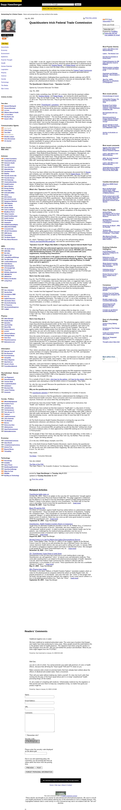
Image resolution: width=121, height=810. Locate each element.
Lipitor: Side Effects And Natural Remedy (110, 49)
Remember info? (33, 735)
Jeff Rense (7, 405)
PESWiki (6, 473)
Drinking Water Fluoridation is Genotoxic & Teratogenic (111, 221)
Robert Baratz (71, 65)
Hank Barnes (8, 263)
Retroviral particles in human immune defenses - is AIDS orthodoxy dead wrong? (111, 119)
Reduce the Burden (10, 278)
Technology (5, 82)
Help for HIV (8, 255)
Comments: (29, 713)
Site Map (5, 43)
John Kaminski (9, 418)
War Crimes (5, 88)
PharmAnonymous (10, 340)
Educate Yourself (9, 351)
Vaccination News (9, 300)
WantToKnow (8, 362)
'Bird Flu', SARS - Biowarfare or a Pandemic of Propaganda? (111, 81)
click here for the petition (58, 379)
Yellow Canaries (9, 214)
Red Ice (6, 422)
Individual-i (7, 386)
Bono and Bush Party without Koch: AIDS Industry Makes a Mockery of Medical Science (111, 191)
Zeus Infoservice (9, 167)
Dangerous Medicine (10, 201)
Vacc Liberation (9, 290)
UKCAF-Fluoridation (10, 231)
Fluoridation (8, 235)
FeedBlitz (114, 31)
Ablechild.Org (8, 169)
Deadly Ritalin (8, 320)
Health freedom (9, 218)
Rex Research (8, 353)
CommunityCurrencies (11, 440)
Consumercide (8, 229)
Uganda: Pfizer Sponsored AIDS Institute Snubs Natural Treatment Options (111, 149)
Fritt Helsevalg (8, 180)
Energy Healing (9, 188)
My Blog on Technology (11, 475)
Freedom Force (9, 403)
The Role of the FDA (36, 464)
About (55, 8)
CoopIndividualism (10, 383)
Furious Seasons (9, 329)
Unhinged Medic (9, 335)
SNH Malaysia (8, 203)
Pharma (3, 73)
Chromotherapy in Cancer (111, 96)
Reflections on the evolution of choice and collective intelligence (110, 259)
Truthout (7, 414)
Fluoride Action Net (10, 175)
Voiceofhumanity (9, 379)
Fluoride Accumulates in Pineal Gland (110, 57)
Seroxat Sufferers (9, 333)
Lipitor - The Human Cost (111, 53)
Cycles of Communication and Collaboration (111, 333)
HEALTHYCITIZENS (10, 226)
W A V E (6, 296)
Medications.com (9, 342)
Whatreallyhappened (10, 401)
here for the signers (77, 379)
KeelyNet (7, 462)
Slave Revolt (8, 442)
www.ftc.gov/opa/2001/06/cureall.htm (42, 241)
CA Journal (7, 141)
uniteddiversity (9, 408)
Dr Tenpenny (8, 305)
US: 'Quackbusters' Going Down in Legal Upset (45, 553)
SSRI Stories (8, 233)
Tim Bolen (32, 456)
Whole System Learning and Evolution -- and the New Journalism (110, 265)
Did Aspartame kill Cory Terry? (110, 113)
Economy (4, 50)
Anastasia (7, 392)
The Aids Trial (8, 259)
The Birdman (8, 420)
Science (3, 76)
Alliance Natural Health (11, 112)
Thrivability (7, 451)
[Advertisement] (49, 42)
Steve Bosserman (9, 138)
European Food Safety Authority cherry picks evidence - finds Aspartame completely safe (111, 107)
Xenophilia (7, 357)
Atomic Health (8, 207)
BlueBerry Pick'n (9, 212)
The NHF (7, 165)
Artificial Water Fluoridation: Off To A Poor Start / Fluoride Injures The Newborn (111, 214)
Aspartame (7, 222)
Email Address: (30, 701)
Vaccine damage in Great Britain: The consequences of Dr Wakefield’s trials (111, 126)
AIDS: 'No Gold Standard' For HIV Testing (111, 159)
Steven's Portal (9, 364)
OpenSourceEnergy (10, 469)
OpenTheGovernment (11, 429)
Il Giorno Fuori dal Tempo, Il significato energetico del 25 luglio (111, 295)
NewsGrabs (5, 47)
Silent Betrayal (8, 318)
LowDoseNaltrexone (10, 261)
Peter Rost (7, 337)
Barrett (88, 172)
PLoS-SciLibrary (9, 355)
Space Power (8, 465)
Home (44, 8)
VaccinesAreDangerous (11, 307)
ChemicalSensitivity (10, 182)
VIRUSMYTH (8, 274)
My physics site (9, 116)
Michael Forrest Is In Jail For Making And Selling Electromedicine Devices (54, 540)
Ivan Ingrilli (7, 128)
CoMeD (6, 309)
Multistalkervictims (10, 431)
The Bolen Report (9, 237)
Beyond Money (9, 449)
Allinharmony (8, 427)
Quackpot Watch (9, 171)
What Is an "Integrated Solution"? (110, 338)
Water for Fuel (8, 471)
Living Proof (8, 280)
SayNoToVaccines (9, 298)
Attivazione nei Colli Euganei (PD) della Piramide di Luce (109, 305)
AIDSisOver (7, 276)
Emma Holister (8, 134)
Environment (5, 53)
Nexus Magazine (9, 359)
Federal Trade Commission (82, 70)
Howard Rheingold (10, 106)
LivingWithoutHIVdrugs (11, 257)
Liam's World (8, 205)
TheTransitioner (9, 410)
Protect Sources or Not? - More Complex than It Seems (111, 275)
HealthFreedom (9, 184)
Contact (60, 8)
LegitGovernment (9, 416)
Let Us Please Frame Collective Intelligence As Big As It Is (110, 253)
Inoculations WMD (10, 294)
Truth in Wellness (9, 209)
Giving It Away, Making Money (110, 324)
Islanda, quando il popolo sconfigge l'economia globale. (111, 289)
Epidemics (4, 57)
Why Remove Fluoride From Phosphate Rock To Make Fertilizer (111, 238)
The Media (4, 85)
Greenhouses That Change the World (111, 328)
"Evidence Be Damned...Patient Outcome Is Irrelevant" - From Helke (111, 232)
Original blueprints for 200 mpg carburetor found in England (111, 63)
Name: (27, 695)
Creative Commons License (69, 796)
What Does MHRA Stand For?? (110, 184)
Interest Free (8, 447)
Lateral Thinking (9, 390)
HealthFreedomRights (11, 224)
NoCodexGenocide (10, 199)
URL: (26, 707)
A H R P (6, 331)
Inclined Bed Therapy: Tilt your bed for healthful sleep (111, 100)
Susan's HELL (8, 118)
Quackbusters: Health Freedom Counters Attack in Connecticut (51, 524)
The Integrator (8, 220)
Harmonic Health (9, 163)
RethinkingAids (9, 266)
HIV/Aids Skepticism (10, 272)
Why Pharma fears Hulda (38, 569)
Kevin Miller (7, 190)
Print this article (91, 18)
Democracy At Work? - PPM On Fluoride (111, 226)
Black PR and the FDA (37, 508)
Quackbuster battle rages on (39, 494)
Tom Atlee (7, 132)
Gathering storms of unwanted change (109, 270)
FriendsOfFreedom (10, 160)
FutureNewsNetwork (10, 366)
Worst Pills (7, 327)
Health (3, 63)
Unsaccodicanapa (9, 108)
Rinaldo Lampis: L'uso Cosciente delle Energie (110, 300)
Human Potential (6, 66)
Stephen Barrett (57, 65)
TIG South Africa (9, 249)
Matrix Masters (8, 186)
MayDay (6, 173)
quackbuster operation (40, 393)
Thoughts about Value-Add (111, 342)
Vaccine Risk (8, 292)
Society (3, 79)
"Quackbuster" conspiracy (50, 105)
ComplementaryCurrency (12, 445)
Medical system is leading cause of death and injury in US (111, 69)
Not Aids (7, 253)
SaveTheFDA (8, 325)
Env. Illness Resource (10, 239)
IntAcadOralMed (9, 192)
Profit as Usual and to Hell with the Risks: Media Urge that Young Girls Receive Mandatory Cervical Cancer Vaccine (111, 198)
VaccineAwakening (10, 303)
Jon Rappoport (9, 377)
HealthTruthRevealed (10, 216)
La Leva (6, 110)
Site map (49, 8)
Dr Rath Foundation (10, 158)
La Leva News (8, 114)
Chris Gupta (8, 130)
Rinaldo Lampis (9, 136)
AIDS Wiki (7, 251)
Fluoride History (9, 177)
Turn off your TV (9, 412)
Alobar (6, 194)
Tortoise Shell (8, 381)
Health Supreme (7, 35)
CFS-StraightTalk (9, 268)
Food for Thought (6, 60)
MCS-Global (8, 197)
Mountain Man (8, 388)
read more (76, 503)
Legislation (4, 69)
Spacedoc (7, 323)
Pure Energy (8, 460)
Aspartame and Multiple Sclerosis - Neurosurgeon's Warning (111, 75)
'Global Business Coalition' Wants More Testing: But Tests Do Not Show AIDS (111, 169)
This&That (7, 270)
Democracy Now (9, 425)
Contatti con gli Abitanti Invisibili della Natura (110, 310)
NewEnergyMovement (11, 467)
